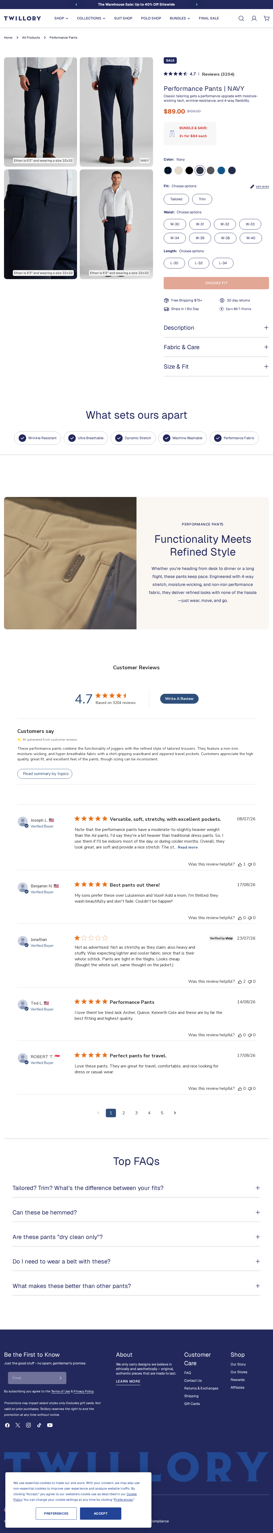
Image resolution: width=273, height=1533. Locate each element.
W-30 (174, 224)
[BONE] (178, 170)
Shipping (191, 1396)
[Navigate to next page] (175, 1113)
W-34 (174, 238)
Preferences (56, 1513)
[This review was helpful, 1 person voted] (240, 864)
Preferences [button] (123, 1500)
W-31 (200, 224)
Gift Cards (192, 1403)
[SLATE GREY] (210, 170)
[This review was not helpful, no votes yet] (250, 864)
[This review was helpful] (240, 981)
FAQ (187, 1373)
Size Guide (262, 186)
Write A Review (179, 698)
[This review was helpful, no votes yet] (240, 918)
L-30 (174, 263)
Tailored (176, 199)
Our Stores (239, 1372)
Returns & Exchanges (201, 1388)
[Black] (189, 170)
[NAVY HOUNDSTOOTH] (168, 170)
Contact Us (193, 1380)
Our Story (238, 1364)
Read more (188, 847)
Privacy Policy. (84, 1391)
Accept (101, 1513)
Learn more (128, 1381)
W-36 (200, 238)
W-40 (250, 238)
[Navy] (200, 170)
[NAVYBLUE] (232, 170)
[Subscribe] (60, 1378)
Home (8, 37)
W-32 (224, 224)
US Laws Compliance (152, 1521)
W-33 (250, 224)
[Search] (241, 18)
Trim (202, 199)
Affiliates (237, 1387)
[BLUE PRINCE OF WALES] (221, 170)
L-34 (223, 263)
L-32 (199, 263)
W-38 (225, 238)
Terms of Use (60, 1391)
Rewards (238, 1379)
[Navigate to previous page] (98, 1113)
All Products (31, 37)
